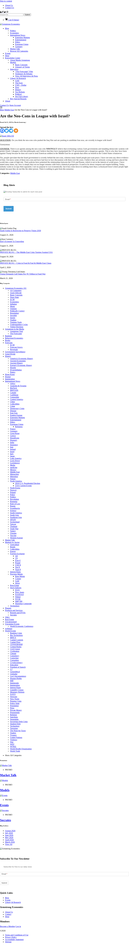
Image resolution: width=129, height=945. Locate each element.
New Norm (14, 699)
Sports (12, 318)
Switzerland (15, 522)
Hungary (13, 440)
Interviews (14, 69)
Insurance (14, 445)
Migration (14, 476)
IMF (12, 681)
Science (13, 510)
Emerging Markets (22, 37)
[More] (16, 130)
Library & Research (18, 78)
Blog (7, 28)
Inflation (13, 304)
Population (14, 706)
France (12, 429)
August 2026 (10, 831)
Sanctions (14, 717)
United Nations (16, 737)
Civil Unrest (15, 649)
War (11, 742)
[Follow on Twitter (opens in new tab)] (5, 12)
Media (12, 465)
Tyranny (13, 735)
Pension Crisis (15, 701)
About (7, 101)
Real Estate (14, 585)
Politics (13, 31)
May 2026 (9, 837)
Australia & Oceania (18, 386)
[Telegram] (11, 130)
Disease (13, 411)
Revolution (14, 499)
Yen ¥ (17, 567)
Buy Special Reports (18, 99)
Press (12, 708)
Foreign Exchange (17, 554)
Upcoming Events (12, 624)
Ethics (17, 42)
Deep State (14, 297)
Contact (8, 914)
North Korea (15, 488)
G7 (11, 669)
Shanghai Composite (23, 604)
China (12, 402)
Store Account (15, 105)
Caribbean (14, 395)
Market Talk (15, 49)
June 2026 (9, 835)
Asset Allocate (16, 293)
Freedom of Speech (18, 667)
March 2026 (10, 842)
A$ (16, 556)
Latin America (15, 458)
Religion (13, 715)
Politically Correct (17, 311)
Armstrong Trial (16, 331)
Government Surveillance (15, 352)
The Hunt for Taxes (18, 731)
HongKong (14, 438)
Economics (14, 33)
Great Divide (10, 354)
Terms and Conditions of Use (16, 935)
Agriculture (14, 545)
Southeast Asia (16, 517)
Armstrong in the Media (14, 329)
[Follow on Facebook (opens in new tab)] (3, 12)
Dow (17, 87)
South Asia (14, 515)
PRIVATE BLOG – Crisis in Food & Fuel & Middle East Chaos (25, 263)
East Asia (14, 413)
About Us (9, 5)
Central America (16, 399)
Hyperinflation (16, 370)
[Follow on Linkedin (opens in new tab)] (1, 12)
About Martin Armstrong (20, 60)
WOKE (13, 746)
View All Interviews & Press (26, 76)
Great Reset (14, 433)
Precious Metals (16, 574)
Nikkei (18, 597)
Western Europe (16, 538)
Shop (7, 56)
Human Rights (16, 678)
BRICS (13, 638)
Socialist (13, 315)
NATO (13, 694)
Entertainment (20, 40)
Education (14, 665)
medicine (13, 467)
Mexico (13, 470)
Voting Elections (16, 327)
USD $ (18, 565)
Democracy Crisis (17, 408)
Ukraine (13, 533)
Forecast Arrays (16, 347)
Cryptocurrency (16, 663)
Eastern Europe (16, 415)
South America (16, 513)
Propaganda (15, 712)
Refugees (19, 427)
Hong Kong (10, 374)
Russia (12, 506)
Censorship (14, 397)
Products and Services (14, 610)
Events (7, 53)
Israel (12, 452)
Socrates (13, 615)
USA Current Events (23, 486)
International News (17, 35)
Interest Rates (15, 572)
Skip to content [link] (6, 1)
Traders (13, 733)
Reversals (14, 349)
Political (18, 94)
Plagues (8, 608)
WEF (12, 744)
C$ (16, 558)
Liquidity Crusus (16, 690)
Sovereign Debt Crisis (19, 722)
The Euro (19, 83)
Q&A (7, 617)
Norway (13, 490)
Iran (11, 447)
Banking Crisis (16, 633)
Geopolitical (15, 672)
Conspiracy (14, 656)
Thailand (13, 526)
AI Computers (15, 290)
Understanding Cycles (19, 324)
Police (12, 495)
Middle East (9, 110)
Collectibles (14, 404)
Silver (17, 583)
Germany (19, 47)
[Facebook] (2, 130)
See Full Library (21, 96)
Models (13, 62)
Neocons (13, 697)
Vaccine (13, 535)
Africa (12, 383)
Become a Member (7, 926)
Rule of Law (15, 504)
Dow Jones (19, 592)
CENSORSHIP (16, 644)
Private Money (16, 710)
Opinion (13, 309)
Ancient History (16, 363)
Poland (13, 492)
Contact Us (9, 8)
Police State (14, 703)
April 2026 (9, 840)
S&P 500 (18, 601)
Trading (13, 320)
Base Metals (20, 576)
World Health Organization (21, 749)
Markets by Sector (12, 542)
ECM (12, 299)
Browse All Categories (19, 51)
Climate (13, 653)
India (12, 442)
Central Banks (15, 647)
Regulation (14, 313)
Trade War (14, 529)
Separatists (14, 719)
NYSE (18, 599)
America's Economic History (21, 358)
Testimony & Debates (23, 74)
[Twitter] (6, 130)
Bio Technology (16, 635)
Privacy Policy (11, 937)
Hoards (13, 368)
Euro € (18, 560)
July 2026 (9, 833)
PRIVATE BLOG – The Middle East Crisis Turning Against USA (26, 252)
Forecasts (8, 343)
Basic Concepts (21, 65)
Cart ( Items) (13, 20)
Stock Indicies (15, 588)
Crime (12, 406)
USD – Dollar (20, 85)
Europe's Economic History (21, 365)
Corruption (14, 660)
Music (12, 306)
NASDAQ (19, 594)
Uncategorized (11, 622)
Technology (15, 606)
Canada (13, 393)
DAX (17, 590)
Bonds (12, 547)
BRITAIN (14, 390)
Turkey (13, 531)
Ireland (13, 449)
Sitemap (8, 942)
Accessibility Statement (14, 939)
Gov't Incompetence (18, 676)
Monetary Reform (17, 692)
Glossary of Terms (22, 67)
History (18, 90)
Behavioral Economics (14, 338)
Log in (18, 926)
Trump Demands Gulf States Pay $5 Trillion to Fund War (22, 274)
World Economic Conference (21, 626)
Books (7, 340)
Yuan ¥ (18, 569)
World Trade (15, 751)
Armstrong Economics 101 (15, 288)
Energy (13, 551)
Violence (13, 740)
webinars (8, 628)
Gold (17, 81)
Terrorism (14, 728)
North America (16, 481)
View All (8, 844)
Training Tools (16, 322)
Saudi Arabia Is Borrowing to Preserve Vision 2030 (20, 231)
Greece (13, 436)
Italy (12, 454)
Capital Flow (15, 642)
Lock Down (15, 461)
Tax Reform (20, 92)
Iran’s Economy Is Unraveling (12, 241)
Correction (14, 658)
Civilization (14, 651)
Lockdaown (15, 463)
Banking (8, 336)
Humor (8, 377)
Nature (12, 479)
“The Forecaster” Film (24, 71)
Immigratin (14, 683)
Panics (12, 372)
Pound (17, 563)
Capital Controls (16, 640)
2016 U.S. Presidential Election (27, 483)
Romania (13, 501)
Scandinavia (15, 508)
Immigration (10, 379)
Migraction (14, 474)
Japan (12, 456)
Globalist (13, 674)
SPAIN (13, 520)
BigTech (13, 388)
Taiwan (13, 524)
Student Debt (15, 724)
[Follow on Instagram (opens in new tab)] (7, 12)
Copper (18, 579)
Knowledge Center (12, 58)
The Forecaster (16, 334)
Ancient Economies (18, 361)
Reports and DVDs (17, 613)
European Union (21, 44)
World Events (10, 631)
